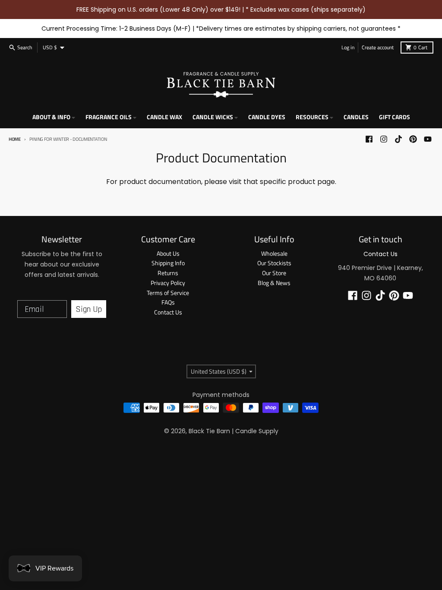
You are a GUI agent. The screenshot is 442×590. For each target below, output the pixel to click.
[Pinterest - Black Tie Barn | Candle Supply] (413, 139)
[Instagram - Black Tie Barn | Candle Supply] (383, 139)
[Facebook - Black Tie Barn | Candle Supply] (369, 139)
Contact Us (380, 254)
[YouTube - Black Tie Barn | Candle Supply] (427, 139)
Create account (378, 47)
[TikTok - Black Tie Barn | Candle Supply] (398, 139)
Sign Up (89, 309)
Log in (347, 47)
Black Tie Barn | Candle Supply (233, 431)
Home (15, 139)
